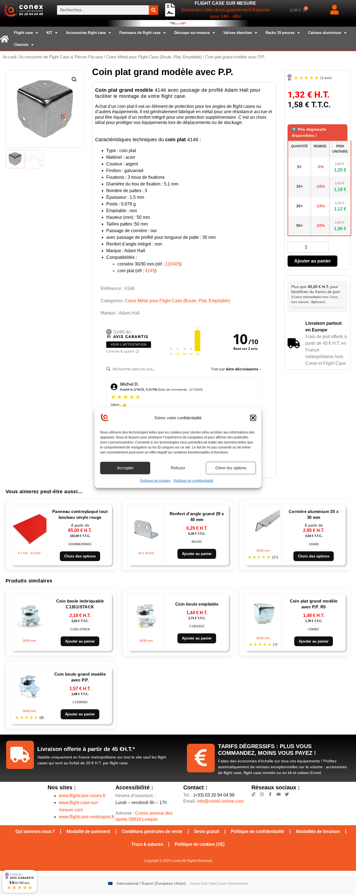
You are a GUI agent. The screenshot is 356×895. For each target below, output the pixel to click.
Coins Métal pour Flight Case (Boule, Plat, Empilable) (154, 57)
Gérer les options (230, 467)
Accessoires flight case (86, 33)
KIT (49, 33)
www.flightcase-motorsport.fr (86, 816)
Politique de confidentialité (193, 480)
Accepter (125, 467)
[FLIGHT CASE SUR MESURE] (170, 10)
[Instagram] (262, 794)
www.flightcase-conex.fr (82, 795)
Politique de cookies (155, 480)
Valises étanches (237, 33)
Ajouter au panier (312, 261)
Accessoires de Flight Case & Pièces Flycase (61, 57)
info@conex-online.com (220, 801)
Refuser (178, 467)
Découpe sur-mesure (192, 33)
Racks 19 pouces (280, 33)
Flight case (23, 33)
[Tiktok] (253, 794)
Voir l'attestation (129, 344)
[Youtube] (278, 794)
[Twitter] (287, 794)
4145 (150, 270)
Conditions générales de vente (152, 831)
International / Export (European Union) (151, 883)
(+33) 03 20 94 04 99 (208, 795)
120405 (172, 264)
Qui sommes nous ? (35, 831)
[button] (253, 418)
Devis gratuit (206, 831)
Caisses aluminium (324, 33)
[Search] (153, 10)
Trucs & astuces (147, 844)
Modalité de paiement (88, 831)
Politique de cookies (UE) (200, 844)
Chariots (21, 45)
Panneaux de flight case (139, 33)
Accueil (9, 57)
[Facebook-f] (270, 794)
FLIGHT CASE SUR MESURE (225, 3)
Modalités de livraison (318, 831)
